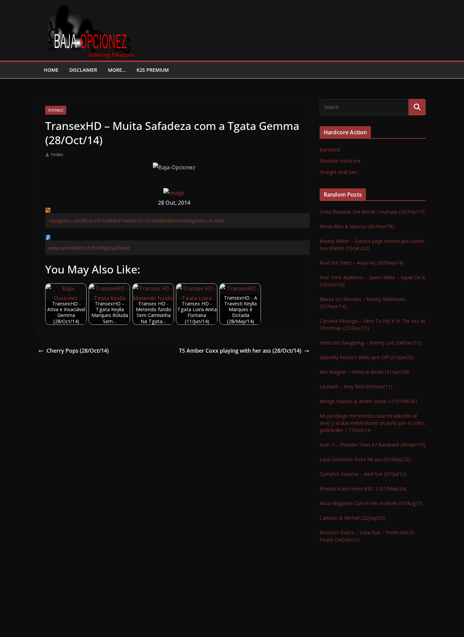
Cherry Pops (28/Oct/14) (78, 350)
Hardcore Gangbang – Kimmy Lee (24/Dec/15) (371, 342)
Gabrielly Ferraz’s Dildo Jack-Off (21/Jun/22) (367, 357)
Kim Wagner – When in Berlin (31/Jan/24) (364, 372)
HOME (51, 70)
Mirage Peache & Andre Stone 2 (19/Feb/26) (368, 401)
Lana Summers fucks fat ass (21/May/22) (365, 459)
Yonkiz (57, 154)
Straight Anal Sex (338, 172)
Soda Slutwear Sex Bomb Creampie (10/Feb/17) (372, 211)
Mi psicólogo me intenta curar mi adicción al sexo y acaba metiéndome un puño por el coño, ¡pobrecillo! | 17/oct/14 (372, 423)
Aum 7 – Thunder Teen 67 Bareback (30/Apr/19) (372, 444)
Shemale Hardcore (340, 160)
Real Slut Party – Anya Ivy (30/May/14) (362, 262)
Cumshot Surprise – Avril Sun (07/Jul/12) (363, 474)
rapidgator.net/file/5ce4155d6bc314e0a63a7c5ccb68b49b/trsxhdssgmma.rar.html (137, 220)
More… (117, 70)
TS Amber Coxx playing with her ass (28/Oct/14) (240, 350)
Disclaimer (83, 70)
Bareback (330, 149)
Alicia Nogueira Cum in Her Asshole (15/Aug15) (371, 503)
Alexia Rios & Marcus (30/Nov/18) (357, 226)
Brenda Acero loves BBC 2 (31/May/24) (363, 488)
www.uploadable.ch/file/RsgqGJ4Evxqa (89, 248)
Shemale (56, 110)
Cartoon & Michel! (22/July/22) (353, 518)
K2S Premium (153, 70)
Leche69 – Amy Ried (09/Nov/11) (356, 386)
